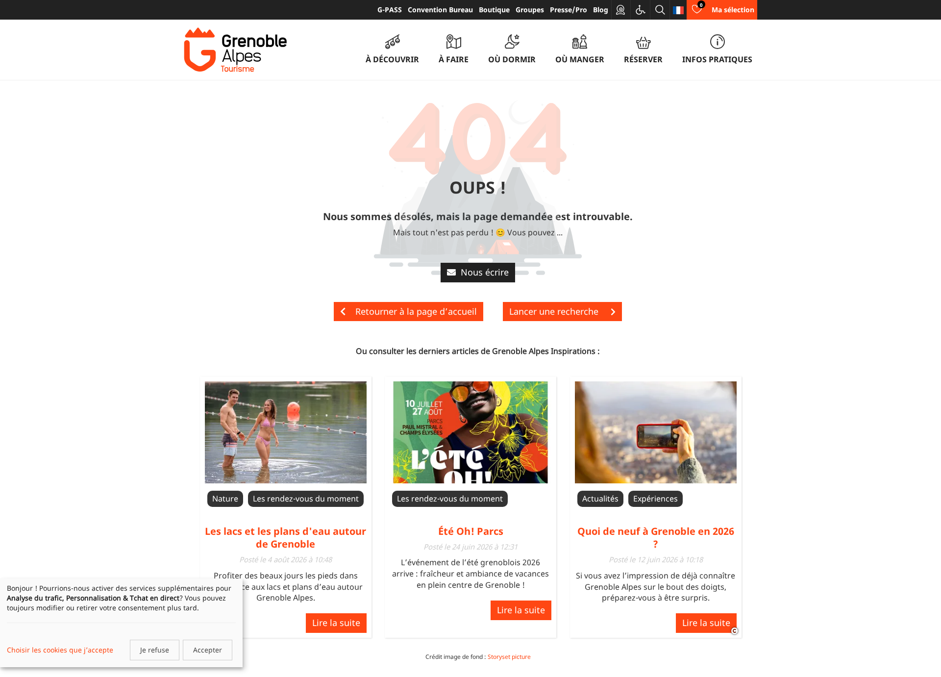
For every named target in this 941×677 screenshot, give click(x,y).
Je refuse (154, 649)
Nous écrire (485, 272)
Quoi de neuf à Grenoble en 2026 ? (655, 538)
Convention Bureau (440, 9)
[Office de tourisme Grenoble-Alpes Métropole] (235, 50)
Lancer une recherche (555, 311)
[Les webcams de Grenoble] (621, 9)
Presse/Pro (568, 9)
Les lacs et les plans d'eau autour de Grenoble (285, 538)
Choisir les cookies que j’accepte (60, 649)
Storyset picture (509, 656)
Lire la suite (336, 622)
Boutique (494, 9)
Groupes (530, 9)
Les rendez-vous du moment (306, 498)
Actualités (600, 498)
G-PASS (389, 9)
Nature (225, 498)
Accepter (207, 649)
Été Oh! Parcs (470, 531)
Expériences (655, 498)
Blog (600, 9)
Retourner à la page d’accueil (416, 311)
